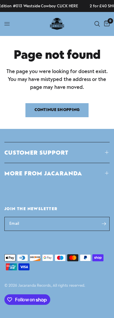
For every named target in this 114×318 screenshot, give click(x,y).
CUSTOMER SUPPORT (36, 152)
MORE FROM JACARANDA (43, 173)
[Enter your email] (104, 224)
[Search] (97, 24)
